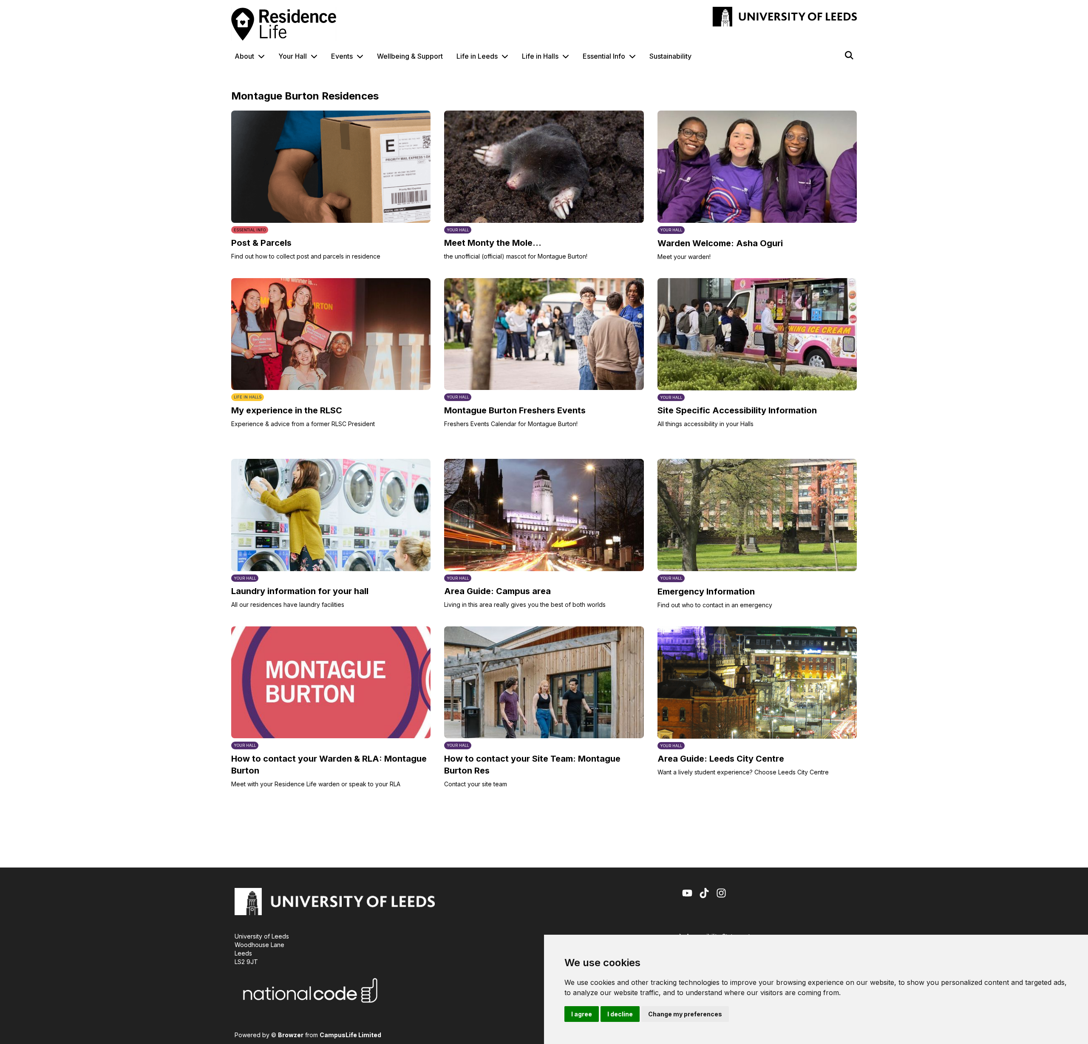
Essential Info (604, 56)
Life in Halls (540, 56)
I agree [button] (581, 1014)
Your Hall (292, 56)
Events (342, 56)
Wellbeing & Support (410, 56)
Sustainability (670, 56)
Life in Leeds (477, 56)
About (244, 56)
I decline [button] (620, 1014)
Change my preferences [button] (685, 1014)
